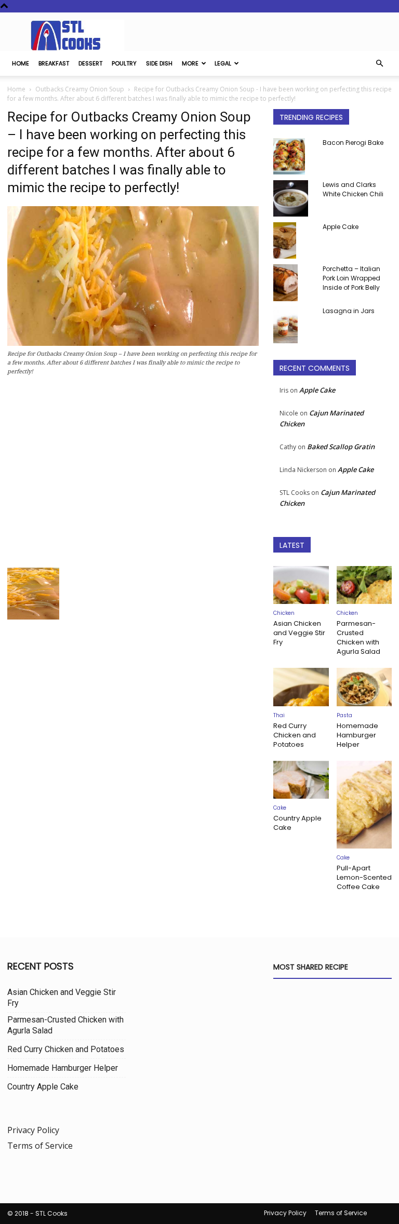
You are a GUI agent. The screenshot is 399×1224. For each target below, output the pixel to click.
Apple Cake (340, 226)
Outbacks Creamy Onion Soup (79, 89)
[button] (379, 63)
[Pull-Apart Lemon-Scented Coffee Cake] (364, 805)
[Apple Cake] (294, 240)
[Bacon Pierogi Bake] (294, 156)
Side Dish (159, 63)
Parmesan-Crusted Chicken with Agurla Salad (358, 637)
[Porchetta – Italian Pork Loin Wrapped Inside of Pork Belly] (294, 282)
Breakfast (53, 63)
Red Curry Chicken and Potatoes (294, 735)
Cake (279, 808)
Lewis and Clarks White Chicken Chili (353, 189)
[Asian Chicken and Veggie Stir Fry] (301, 585)
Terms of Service (40, 1145)
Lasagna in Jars (349, 310)
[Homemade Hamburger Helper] (364, 687)
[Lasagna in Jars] (294, 324)
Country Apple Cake (297, 822)
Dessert (90, 63)
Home (20, 63)
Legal (223, 63)
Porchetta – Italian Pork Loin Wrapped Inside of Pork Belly (351, 278)
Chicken (284, 613)
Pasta (344, 715)
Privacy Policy (33, 1130)
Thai (279, 715)
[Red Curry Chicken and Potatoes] (301, 687)
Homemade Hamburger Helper (357, 735)
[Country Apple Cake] (301, 780)
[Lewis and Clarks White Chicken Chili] (294, 198)
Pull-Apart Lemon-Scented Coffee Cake (364, 877)
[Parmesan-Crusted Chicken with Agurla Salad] (364, 585)
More (190, 63)
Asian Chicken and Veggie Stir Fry (299, 632)
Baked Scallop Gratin (341, 446)
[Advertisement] (133, 474)
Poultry (124, 63)
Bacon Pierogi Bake (353, 142)
